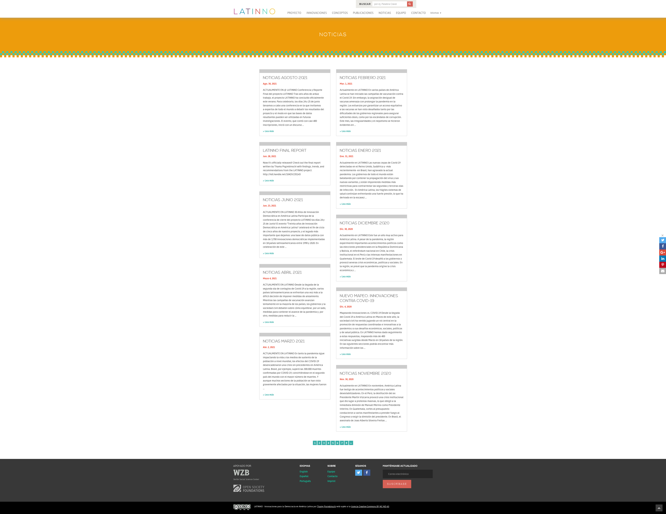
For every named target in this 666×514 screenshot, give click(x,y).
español (304, 476)
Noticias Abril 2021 (282, 272)
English (304, 471)
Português (305, 481)
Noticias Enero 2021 (360, 150)
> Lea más (268, 131)
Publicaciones (363, 13)
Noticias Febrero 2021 (363, 78)
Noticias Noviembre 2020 (365, 373)
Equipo (401, 13)
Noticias (385, 13)
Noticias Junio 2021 (283, 200)
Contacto (418, 13)
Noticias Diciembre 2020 (364, 223)
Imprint (331, 481)
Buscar (365, 4)
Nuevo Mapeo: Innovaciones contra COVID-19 (369, 299)
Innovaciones (316, 13)
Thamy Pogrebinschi (326, 506)
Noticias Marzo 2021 (284, 341)
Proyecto (294, 13)
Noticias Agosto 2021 (285, 78)
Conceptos (340, 13)
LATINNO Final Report (284, 150)
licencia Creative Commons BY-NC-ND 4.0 (370, 506)
